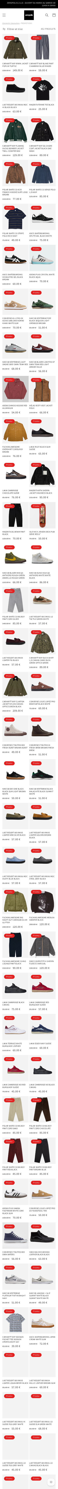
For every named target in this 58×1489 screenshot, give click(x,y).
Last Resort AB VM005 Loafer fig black (12, 659)
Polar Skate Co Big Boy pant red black (13, 1168)
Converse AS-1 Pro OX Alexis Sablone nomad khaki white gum (13, 320)
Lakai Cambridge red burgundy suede (39, 1003)
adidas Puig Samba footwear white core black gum (13, 1210)
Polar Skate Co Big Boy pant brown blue (40, 1168)
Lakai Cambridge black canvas (13, 1003)
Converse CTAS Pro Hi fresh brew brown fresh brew (41, 747)
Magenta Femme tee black (41, 104)
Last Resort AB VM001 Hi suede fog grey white (13, 1422)
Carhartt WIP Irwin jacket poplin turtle (15, 64)
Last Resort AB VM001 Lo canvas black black (41, 1464)
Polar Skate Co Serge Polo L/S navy (42, 190)
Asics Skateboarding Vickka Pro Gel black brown (12, 277)
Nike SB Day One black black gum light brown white (14, 791)
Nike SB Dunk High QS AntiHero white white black (40, 575)
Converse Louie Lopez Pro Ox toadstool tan (42, 1209)
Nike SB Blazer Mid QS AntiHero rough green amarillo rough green (13, 575)
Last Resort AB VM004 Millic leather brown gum (42, 1381)
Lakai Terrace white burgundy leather (12, 1044)
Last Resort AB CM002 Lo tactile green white (41, 617)
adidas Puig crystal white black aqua (42, 275)
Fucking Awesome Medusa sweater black (41, 918)
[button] (4, 15)
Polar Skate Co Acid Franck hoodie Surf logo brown (15, 192)
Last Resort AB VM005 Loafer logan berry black (15, 1381)
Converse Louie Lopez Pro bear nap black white (42, 702)
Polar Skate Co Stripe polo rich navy (13, 234)
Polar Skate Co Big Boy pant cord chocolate (40, 1127)
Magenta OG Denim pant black (13, 532)
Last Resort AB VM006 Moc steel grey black (41, 877)
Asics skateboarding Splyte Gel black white (40, 234)
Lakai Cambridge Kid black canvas (42, 1085)
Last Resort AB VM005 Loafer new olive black (13, 833)
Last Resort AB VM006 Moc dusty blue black (15, 877)
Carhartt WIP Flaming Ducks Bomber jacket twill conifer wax (13, 148)
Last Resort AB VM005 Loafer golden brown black (40, 835)
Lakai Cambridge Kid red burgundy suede (14, 1085)
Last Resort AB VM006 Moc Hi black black (15, 105)
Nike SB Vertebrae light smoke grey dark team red (15, 363)
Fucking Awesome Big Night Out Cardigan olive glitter (14, 920)
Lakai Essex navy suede (40, 1043)
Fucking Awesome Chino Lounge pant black (14, 962)
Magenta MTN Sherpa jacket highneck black (40, 491)
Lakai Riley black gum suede (40, 448)
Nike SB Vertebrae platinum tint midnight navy (13, 1295)
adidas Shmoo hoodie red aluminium (14, 406)
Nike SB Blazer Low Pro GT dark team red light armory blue (42, 364)
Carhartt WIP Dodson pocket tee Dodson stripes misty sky (13, 1339)
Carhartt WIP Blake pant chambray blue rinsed (41, 64)
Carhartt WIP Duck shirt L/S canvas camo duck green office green (41, 660)
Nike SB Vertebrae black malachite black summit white (41, 791)
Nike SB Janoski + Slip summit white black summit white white (39, 1295)
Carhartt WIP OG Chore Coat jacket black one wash (40, 148)
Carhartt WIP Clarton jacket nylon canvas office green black (13, 704)
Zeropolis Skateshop (10, 23)
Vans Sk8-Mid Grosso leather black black (39, 1253)
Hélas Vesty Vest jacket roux (41, 406)
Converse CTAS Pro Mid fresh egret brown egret (15, 746)
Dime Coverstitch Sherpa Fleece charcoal (41, 962)
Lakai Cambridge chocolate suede (10, 491)
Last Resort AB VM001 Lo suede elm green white (41, 1422)
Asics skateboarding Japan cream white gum (42, 1338)
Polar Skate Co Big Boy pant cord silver (13, 617)
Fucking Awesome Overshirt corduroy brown (12, 449)
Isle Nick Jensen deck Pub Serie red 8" (42, 532)
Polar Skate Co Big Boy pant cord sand (13, 1127)
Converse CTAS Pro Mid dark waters (13, 1253)
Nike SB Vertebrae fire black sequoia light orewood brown (40, 320)
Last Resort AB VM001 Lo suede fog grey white (14, 1464)
